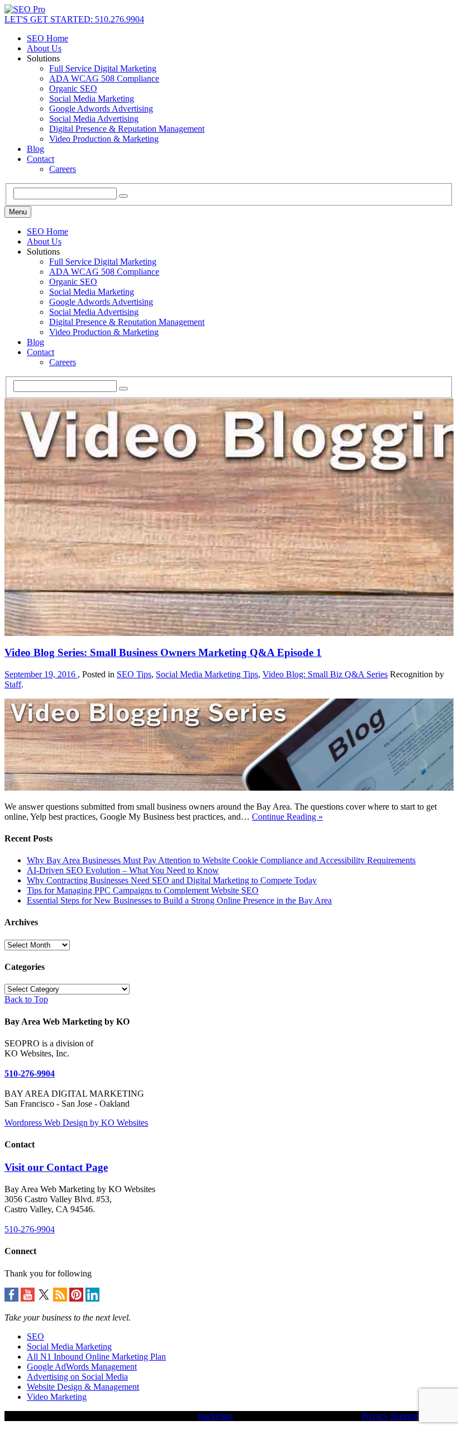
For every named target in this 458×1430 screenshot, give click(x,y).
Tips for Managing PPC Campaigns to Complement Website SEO (143, 890)
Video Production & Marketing (104, 139)
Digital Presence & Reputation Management (126, 128)
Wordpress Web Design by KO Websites (76, 1122)
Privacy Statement (393, 1416)
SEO (35, 1336)
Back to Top (26, 999)
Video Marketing (57, 1397)
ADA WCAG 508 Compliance (104, 78)
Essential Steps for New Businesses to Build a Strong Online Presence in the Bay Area (179, 900)
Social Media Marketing (91, 98)
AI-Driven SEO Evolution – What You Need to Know (123, 870)
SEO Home (47, 38)
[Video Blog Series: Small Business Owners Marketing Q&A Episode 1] (229, 787)
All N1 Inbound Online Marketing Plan (96, 1356)
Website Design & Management (83, 1386)
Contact (40, 159)
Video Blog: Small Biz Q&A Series (325, 674)
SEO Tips (134, 674)
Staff (12, 684)
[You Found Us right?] (24, 9)
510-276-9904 (29, 1073)
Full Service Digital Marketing (102, 68)
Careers (62, 169)
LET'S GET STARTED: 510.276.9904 (74, 19)
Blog (35, 149)
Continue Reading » (287, 816)
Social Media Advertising (94, 118)
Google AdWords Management (82, 1366)
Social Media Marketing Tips (207, 674)
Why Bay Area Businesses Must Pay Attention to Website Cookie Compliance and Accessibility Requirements (221, 860)
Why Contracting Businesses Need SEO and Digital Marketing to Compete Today (172, 880)
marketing (215, 1416)
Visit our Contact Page (56, 1167)
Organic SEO (73, 88)
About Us (44, 48)
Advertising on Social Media (77, 1376)
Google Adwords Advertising (101, 108)
